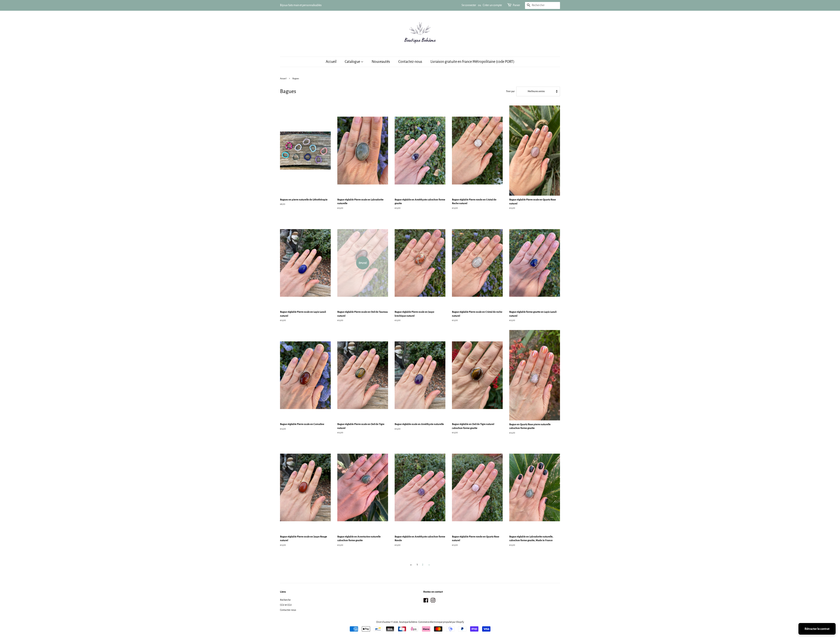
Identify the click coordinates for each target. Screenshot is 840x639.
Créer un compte (492, 5)
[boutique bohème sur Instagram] (432, 601)
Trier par (510, 91)
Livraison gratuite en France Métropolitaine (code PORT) (472, 62)
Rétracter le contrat (817, 628)
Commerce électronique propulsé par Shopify (441, 622)
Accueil (331, 62)
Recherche (285, 600)
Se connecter (469, 5)
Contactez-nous (410, 62)
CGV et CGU (286, 605)
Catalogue (353, 62)
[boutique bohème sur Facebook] (425, 601)
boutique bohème (408, 622)
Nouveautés (381, 62)
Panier (516, 5)
